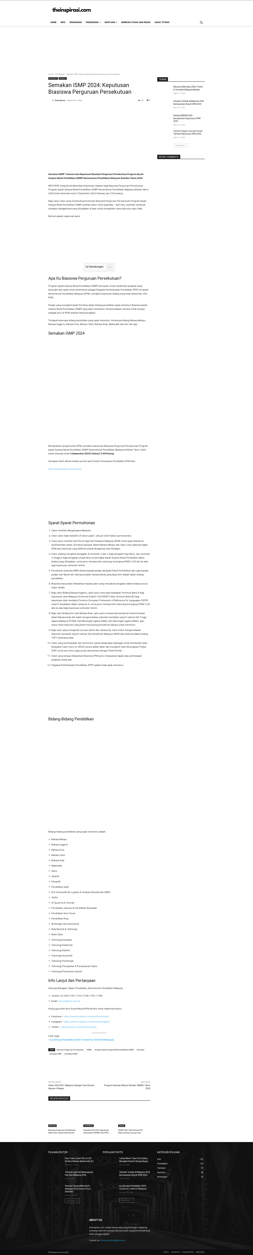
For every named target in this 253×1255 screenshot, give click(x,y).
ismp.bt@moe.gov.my (69, 1001)
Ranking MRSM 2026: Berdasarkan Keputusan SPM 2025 (186, 118)
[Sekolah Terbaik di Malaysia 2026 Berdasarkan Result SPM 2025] (164, 105)
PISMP (89, 1050)
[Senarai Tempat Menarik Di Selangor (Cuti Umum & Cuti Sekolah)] (55, 1189)
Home (50, 74)
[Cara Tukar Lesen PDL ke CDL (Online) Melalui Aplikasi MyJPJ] (55, 1162)
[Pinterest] (83, 108)
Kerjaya (121, 1126)
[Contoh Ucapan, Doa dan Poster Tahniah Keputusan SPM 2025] (164, 135)
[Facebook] (69, 108)
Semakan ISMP (55, 1054)
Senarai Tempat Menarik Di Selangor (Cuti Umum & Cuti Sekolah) (78, 1189)
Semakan (63, 78)
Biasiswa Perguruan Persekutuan (70, 1050)
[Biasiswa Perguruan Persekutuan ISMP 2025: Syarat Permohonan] (64, 1116)
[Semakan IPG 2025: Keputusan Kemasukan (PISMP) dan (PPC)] (99, 1116)
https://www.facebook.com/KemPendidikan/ (86, 1016)
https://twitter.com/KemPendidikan (78, 1027)
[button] (201, 22)
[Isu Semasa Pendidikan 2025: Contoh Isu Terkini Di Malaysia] (110, 1189)
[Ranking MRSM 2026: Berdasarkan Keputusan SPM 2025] (164, 119)
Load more (180, 145)
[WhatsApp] (90, 108)
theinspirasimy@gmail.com (113, 1240)
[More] (96, 108)
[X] (76, 108)
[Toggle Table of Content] (108, 267)
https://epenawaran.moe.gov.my (64, 469)
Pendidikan (60, 74)
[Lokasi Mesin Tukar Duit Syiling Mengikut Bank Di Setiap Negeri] (110, 1162)
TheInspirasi (59, 100)
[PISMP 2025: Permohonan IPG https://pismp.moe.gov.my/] (134, 1116)
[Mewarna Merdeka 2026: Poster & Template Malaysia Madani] (164, 90)
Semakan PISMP (70, 1054)
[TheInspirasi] (50, 100)
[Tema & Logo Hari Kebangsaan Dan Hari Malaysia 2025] (55, 1176)
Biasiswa (52, 1126)
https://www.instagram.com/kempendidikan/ (86, 1021)
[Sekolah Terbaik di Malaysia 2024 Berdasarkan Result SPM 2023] (110, 1176)
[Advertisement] (126, 47)
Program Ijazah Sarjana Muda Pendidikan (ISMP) (114, 1050)
